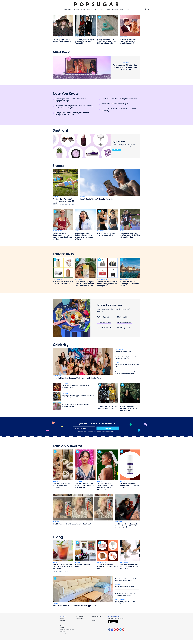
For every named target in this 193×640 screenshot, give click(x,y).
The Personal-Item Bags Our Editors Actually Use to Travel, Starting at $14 (107, 284)
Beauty (83, 9)
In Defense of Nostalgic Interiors (83, 565)
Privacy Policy (96, 431)
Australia (94, 620)
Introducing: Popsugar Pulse (123, 351)
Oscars (117, 362)
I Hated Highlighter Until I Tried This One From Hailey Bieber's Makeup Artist (106, 41)
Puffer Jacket (103, 317)
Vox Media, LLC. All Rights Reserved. (98, 636)
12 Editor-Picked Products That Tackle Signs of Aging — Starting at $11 (129, 485)
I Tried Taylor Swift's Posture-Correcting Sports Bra (107, 234)
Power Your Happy (80, 618)
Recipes (55, 562)
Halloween (65, 383)
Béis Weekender (124, 322)
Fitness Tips (83, 196)
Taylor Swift (100, 230)
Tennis (76, 230)
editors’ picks (64, 254)
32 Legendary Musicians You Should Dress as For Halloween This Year (75, 386)
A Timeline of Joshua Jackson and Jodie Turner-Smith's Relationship (85, 41)
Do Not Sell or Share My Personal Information (67, 630)
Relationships (123, 36)
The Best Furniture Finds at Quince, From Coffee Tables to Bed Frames (126, 594)
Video (128, 9)
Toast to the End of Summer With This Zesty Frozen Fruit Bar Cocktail (62, 566)
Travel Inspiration (102, 279)
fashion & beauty (67, 446)
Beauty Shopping (124, 481)
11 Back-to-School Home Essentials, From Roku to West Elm (107, 566)
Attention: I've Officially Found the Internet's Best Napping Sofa (74, 606)
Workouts (55, 196)
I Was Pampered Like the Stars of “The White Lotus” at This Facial (63, 485)
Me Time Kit (122, 317)
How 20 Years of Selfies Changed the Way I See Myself (72, 524)
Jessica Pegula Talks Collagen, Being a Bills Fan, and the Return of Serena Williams (84, 236)
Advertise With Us (64, 622)
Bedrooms (118, 584)
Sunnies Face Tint (104, 328)
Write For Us (62, 618)
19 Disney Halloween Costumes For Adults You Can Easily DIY (128, 408)
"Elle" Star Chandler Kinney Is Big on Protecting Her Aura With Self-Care (85, 485)
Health (102, 9)
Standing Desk (123, 328)
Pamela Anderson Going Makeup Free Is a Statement (62, 40)
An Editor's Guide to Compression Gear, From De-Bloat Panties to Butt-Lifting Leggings (63, 236)
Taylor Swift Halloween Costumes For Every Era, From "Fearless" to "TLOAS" (125, 372)
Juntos (122, 9)
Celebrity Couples (80, 36)
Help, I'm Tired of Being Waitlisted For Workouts (96, 199)
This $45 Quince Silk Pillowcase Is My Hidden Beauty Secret (125, 587)
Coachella (118, 355)
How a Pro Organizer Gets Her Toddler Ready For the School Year (129, 566)
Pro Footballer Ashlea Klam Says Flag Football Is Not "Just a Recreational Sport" (130, 235)
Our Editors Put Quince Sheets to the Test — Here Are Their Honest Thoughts (126, 579)
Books (96, 9)
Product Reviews (57, 230)
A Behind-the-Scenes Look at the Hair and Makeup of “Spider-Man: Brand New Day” (127, 526)
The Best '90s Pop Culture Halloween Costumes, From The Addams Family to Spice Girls (78, 396)
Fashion (76, 9)
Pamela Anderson (57, 36)
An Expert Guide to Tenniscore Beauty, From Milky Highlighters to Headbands (106, 486)
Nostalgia (77, 562)
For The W (122, 230)
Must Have (115, 9)
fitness (58, 166)
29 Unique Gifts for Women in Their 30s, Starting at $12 (63, 283)
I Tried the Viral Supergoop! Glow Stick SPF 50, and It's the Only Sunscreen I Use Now (85, 284)
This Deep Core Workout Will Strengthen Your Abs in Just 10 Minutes (63, 201)
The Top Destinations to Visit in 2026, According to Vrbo (125, 602)
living (58, 537)
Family (108, 9)
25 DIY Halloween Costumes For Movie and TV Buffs (107, 407)
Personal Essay (119, 349)
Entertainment (68, 9)
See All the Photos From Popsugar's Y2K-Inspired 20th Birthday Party (77, 378)
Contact (62, 627)
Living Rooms (56, 603)
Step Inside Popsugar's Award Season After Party (127, 365)
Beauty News (100, 36)
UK (92, 618)
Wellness (89, 9)
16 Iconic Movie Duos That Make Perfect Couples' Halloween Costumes (75, 405)
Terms (90, 431)
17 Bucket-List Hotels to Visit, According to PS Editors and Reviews (129, 284)
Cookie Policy (63, 633)
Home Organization (125, 562)
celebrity (61, 345)
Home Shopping (119, 592)
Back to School (101, 562)
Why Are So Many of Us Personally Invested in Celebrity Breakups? (128, 41)
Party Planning (57, 375)
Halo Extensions (104, 322)
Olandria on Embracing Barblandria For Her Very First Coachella (126, 357)
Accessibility (62, 620)
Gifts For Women (57, 279)
